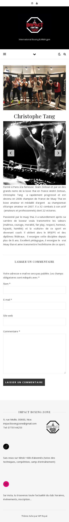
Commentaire (11, 331)
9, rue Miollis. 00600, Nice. (17, 419)
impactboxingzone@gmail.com (20, 423)
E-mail (7, 299)
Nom (6, 283)
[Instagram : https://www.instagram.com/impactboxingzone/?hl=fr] (6, 484)
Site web (8, 315)
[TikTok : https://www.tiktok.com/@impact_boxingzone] (6, 446)
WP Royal (42, 516)
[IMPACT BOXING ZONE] (34, 25)
